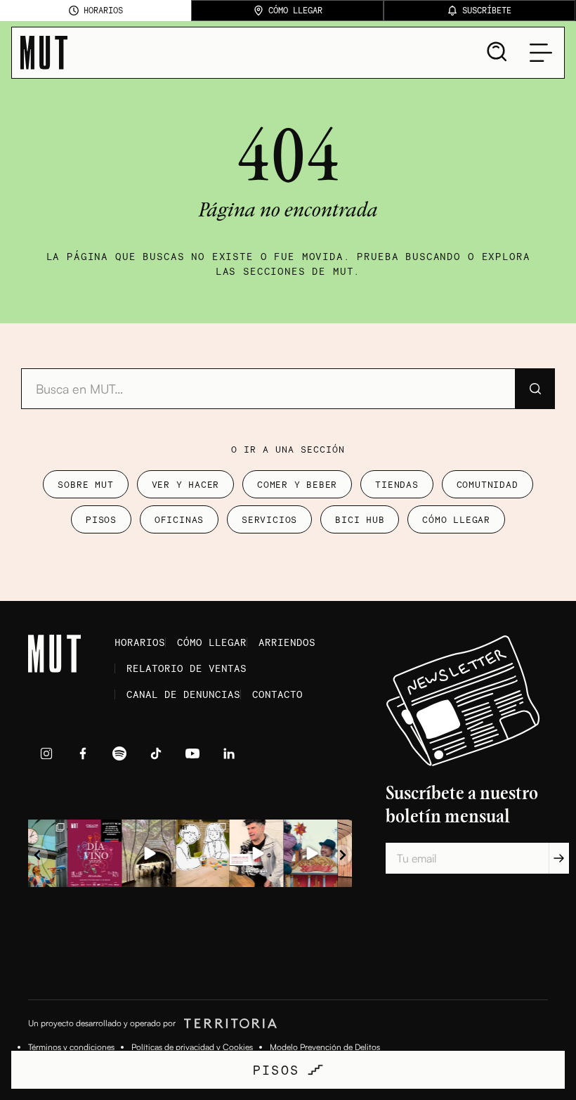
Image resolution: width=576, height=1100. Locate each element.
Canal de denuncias (183, 694)
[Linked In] (229, 753)
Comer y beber (297, 484)
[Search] (497, 52)
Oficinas (179, 519)
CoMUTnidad (487, 484)
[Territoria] (228, 1023)
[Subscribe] (559, 858)
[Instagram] (46, 753)
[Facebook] (83, 753)
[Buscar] (534, 388)
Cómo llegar (456, 519)
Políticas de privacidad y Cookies (192, 1047)
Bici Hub (359, 519)
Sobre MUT (85, 484)
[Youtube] (192, 753)
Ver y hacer (186, 484)
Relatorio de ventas (186, 668)
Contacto (277, 694)
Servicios (269, 519)
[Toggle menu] (541, 52)
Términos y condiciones (71, 1047)
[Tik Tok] (156, 753)
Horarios (139, 642)
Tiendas (396, 484)
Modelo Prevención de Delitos (325, 1047)
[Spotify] (119, 753)
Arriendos (286, 642)
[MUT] (43, 53)
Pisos (101, 519)
